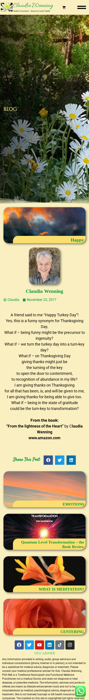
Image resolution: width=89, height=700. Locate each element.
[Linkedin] (49, 644)
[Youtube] (39, 644)
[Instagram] (70, 644)
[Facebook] (19, 644)
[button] (81, 7)
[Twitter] (29, 644)
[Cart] (64, 7)
